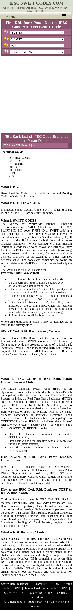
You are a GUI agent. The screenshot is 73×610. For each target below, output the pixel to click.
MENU (10, 16)
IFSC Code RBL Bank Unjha (19, 145)
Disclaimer (37, 597)
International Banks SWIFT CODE (46, 588)
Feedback (61, 592)
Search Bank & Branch (15, 583)
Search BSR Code (41, 592)
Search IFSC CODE (46, 583)
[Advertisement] (36, 94)
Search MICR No (14, 592)
